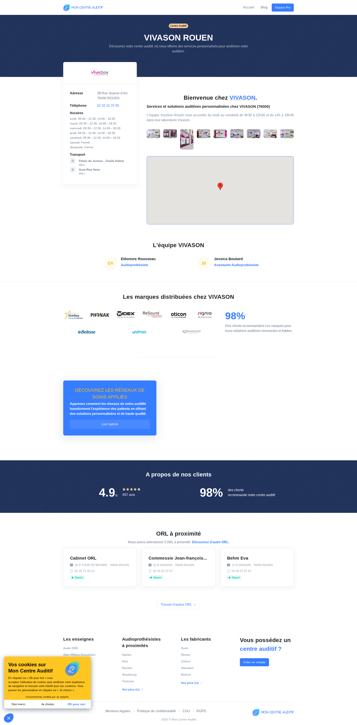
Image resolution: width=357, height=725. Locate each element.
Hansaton (187, 668)
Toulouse (128, 681)
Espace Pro (282, 7)
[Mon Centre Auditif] (83, 7)
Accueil (248, 7)
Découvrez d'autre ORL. (210, 542)
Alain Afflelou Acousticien (79, 654)
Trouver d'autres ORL (177, 604)
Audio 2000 (70, 648)
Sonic (184, 648)
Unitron (185, 661)
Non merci (18, 704)
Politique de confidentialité (156, 711)
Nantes (126, 654)
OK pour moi (76, 704)
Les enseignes (78, 639)
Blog (264, 7)
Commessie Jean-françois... (178, 558)
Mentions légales (117, 711)
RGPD (201, 711)
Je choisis (47, 704)
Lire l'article (109, 424)
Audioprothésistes (141, 642)
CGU (186, 711)
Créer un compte (254, 662)
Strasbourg (129, 674)
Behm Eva (237, 558)
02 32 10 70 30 (108, 105)
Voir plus (131, 689)
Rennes (127, 668)
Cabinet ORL (83, 558)
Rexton (185, 654)
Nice (125, 661)
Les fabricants (196, 639)
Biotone (186, 674)
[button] (9, 718)
